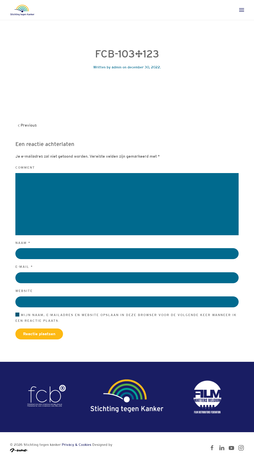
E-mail (24, 267)
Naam (23, 243)
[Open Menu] (241, 10)
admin (117, 67)
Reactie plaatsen (39, 333)
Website (24, 291)
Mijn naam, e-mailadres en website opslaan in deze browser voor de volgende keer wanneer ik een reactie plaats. (126, 318)
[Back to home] (22, 10)
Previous (28, 125)
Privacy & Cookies (76, 445)
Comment (25, 167)
